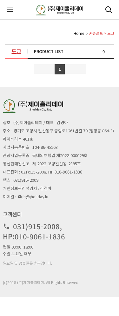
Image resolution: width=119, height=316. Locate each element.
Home (79, 33)
